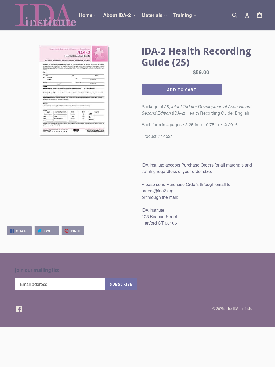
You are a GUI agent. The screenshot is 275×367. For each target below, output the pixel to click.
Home (89, 15)
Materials (155, 15)
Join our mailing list (37, 270)
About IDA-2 (120, 15)
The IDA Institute (239, 308)
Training (186, 15)
